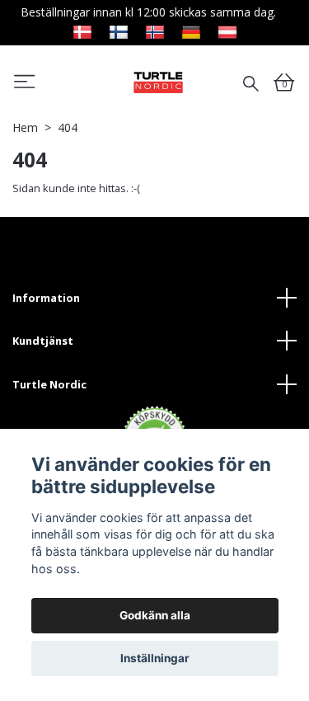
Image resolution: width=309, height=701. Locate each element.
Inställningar (155, 658)
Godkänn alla (154, 615)
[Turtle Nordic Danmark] (82, 30)
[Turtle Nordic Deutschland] (191, 30)
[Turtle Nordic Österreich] (227, 30)
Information (46, 297)
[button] (24, 84)
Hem (25, 127)
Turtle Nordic (49, 384)
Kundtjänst (42, 340)
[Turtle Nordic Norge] (155, 30)
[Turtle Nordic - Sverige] (158, 82)
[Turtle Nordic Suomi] (119, 30)
